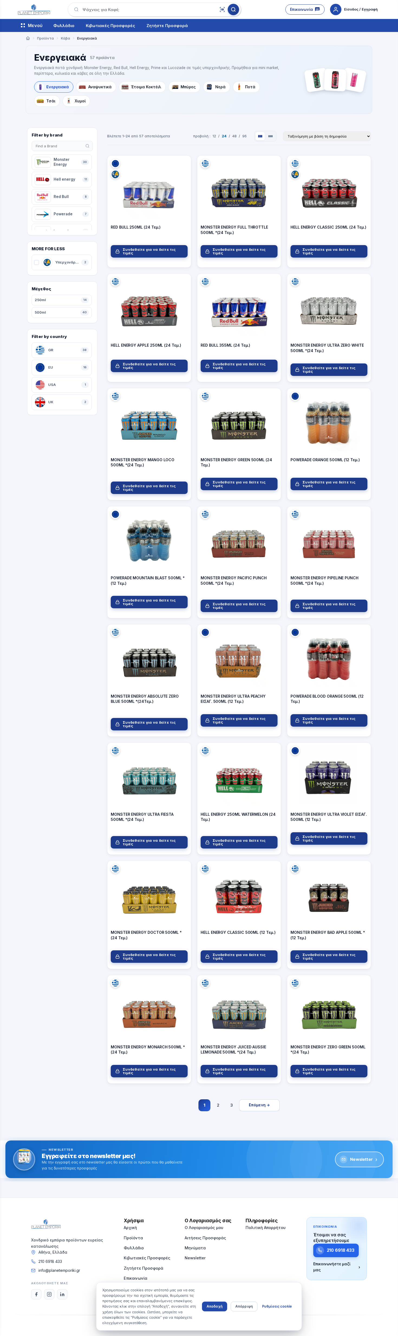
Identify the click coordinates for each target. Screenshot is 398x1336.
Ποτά (250, 86)
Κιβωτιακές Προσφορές (110, 25)
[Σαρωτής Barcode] (222, 9)
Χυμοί (80, 101)
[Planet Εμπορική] (34, 9)
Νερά (220, 86)
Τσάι (50, 101)
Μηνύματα (195, 1248)
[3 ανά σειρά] (260, 136)
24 (224, 136)
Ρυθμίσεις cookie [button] (277, 1306)
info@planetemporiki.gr (59, 1270)
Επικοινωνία (301, 9)
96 (244, 136)
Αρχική (130, 1227)
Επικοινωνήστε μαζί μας (336, 1267)
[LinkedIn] (62, 1294)
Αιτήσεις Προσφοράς (205, 1238)
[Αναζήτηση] (233, 9)
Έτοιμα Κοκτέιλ (146, 86)
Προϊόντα (133, 1238)
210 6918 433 (50, 1261)
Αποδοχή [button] (215, 1306)
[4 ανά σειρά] (270, 136)
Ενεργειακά (57, 86)
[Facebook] (36, 1294)
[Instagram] (49, 1294)
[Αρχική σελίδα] (28, 38)
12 (214, 136)
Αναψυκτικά (100, 86)
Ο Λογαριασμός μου (204, 1227)
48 (234, 136)
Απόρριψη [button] (244, 1306)
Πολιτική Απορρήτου (266, 1227)
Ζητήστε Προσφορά (167, 25)
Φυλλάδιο (63, 25)
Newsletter (363, 1159)
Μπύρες (188, 86)
